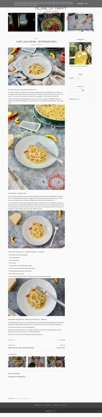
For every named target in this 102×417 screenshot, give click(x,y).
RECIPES (36, 38)
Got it (86, 3)
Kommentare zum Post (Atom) (21, 398)
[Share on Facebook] (60, 340)
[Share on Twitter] (62, 340)
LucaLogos (54, 411)
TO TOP (99, 411)
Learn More (80, 3)
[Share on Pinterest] (64, 340)
